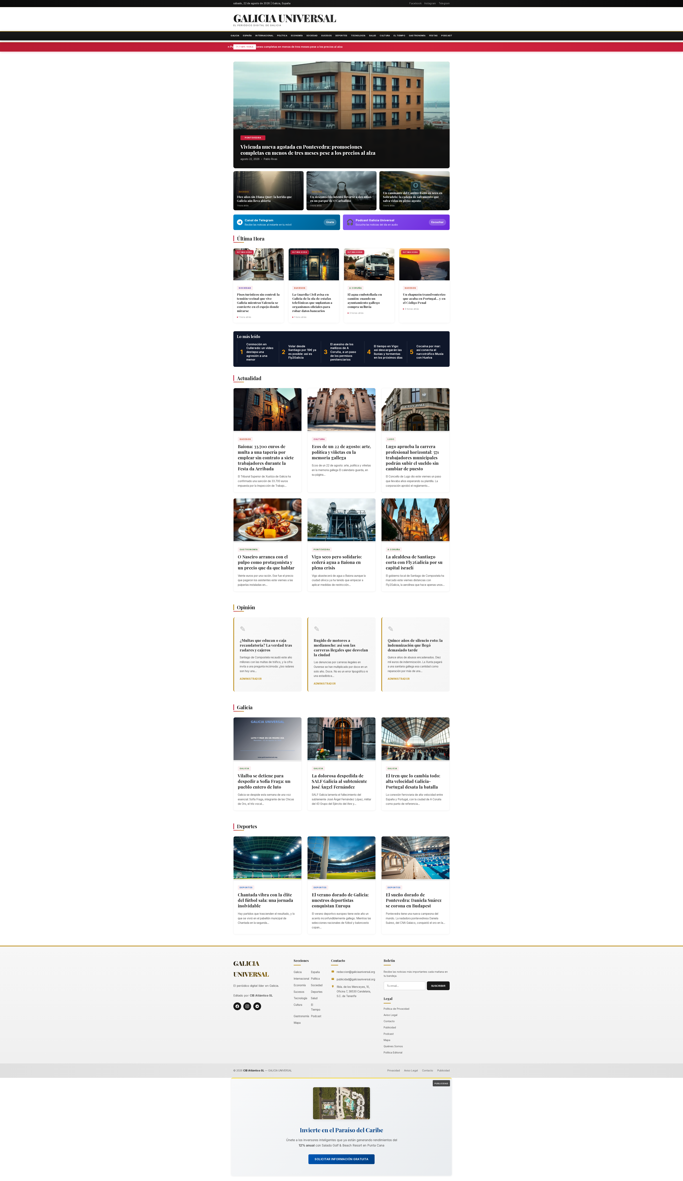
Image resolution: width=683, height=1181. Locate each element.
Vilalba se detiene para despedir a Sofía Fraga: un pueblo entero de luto (264, 781)
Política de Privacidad (396, 1008)
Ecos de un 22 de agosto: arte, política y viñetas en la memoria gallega (341, 451)
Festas (433, 35)
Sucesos (326, 35)
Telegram (444, 3)
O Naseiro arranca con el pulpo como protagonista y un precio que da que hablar (266, 562)
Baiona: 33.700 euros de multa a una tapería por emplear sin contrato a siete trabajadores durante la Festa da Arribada (266, 457)
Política (282, 35)
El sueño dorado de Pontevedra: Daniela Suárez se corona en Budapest (413, 900)
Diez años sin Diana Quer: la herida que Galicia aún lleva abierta (264, 199)
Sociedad (311, 35)
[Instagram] (247, 1006)
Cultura (385, 35)
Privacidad (393, 1070)
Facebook (415, 3)
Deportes (341, 35)
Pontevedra (253, 137)
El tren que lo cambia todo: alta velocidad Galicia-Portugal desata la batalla (413, 781)
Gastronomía (417, 35)
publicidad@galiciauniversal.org (356, 979)
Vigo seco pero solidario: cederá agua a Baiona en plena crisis (337, 562)
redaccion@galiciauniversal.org (356, 972)
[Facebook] (237, 1006)
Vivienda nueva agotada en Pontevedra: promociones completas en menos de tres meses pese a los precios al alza (312, 46)
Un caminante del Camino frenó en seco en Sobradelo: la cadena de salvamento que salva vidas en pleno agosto (412, 197)
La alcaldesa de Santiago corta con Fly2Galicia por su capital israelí (414, 562)
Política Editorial (393, 1052)
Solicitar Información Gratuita (341, 1159)
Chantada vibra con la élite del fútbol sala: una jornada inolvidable (265, 900)
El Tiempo (399, 35)
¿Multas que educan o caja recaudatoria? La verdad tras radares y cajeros (266, 645)
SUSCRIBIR (438, 985)
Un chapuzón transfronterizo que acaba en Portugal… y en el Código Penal (424, 298)
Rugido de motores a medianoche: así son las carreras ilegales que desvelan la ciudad (341, 647)
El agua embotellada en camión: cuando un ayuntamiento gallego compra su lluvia (365, 300)
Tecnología (358, 35)
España (247, 35)
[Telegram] (257, 1006)
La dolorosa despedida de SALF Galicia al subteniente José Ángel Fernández (339, 781)
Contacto (389, 1021)
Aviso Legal (390, 1014)
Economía (297, 35)
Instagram (430, 3)
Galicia (235, 35)
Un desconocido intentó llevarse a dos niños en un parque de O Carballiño (340, 199)
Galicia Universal (284, 18)
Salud (372, 35)
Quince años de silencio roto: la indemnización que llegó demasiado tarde (415, 645)
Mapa (297, 1022)
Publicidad (390, 1027)
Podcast (446, 35)
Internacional (264, 35)
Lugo (388, 188)
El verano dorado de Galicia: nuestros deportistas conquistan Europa (340, 900)
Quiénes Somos (393, 1046)
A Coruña (355, 288)
